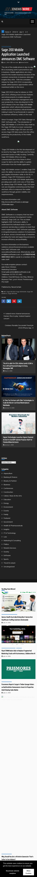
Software (7, 555)
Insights (6, 529)
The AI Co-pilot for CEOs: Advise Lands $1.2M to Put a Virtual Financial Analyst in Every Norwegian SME (18, 366)
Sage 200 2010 (7, 92)
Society (6, 552)
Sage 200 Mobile (26, 104)
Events (6, 511)
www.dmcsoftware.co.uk (11, 252)
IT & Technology (6, 46)
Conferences (8, 488)
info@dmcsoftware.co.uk (11, 254)
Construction (8, 492)
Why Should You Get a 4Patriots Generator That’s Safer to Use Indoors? (17, 858)
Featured (7, 518)
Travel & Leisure (9, 563)
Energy (6, 503)
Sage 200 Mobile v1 (9, 124)
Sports (6, 559)
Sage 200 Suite (18, 152)
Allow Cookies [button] (28, 872)
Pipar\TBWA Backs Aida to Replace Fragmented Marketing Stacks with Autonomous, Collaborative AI (18, 652)
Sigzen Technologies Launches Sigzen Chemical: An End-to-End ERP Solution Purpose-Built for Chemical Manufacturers (18, 440)
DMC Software (7, 214)
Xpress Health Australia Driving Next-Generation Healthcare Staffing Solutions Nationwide (17, 618)
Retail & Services (10, 548)
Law (5, 537)
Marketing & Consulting (12, 540)
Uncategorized (9, 567)
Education (7, 499)
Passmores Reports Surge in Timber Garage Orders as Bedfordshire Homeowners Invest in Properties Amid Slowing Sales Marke (18, 687)
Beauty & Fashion (10, 481)
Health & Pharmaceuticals (13, 526)
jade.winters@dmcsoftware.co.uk (18, 272)
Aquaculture (8, 473)
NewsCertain (16, 287)
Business (7, 485)
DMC (4, 291)
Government (8, 522)
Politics (6, 544)
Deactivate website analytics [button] (12, 872)
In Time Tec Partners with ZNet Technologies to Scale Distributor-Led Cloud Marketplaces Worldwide (18, 403)
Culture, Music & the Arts (13, 496)
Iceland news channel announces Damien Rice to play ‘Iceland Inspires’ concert (17, 316)
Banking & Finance (10, 477)
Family (6, 514)
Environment (8, 507)
